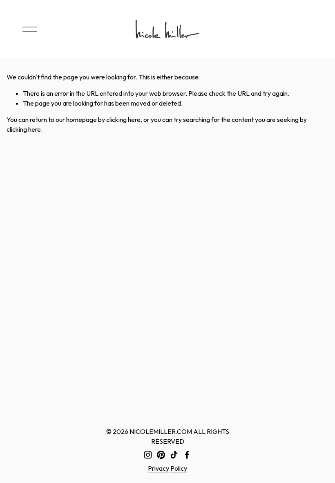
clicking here (123, 119)
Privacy (158, 468)
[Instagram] (148, 455)
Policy (178, 468)
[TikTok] (174, 455)
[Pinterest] (161, 455)
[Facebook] (187, 455)
